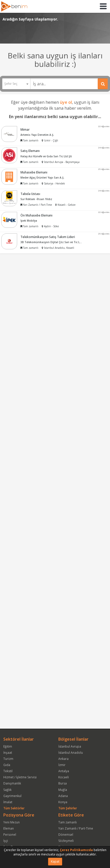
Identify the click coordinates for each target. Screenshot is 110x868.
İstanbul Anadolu (70, 752)
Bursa (62, 783)
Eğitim (7, 746)
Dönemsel (65, 834)
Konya (62, 802)
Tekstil (8, 771)
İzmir (61, 765)
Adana (63, 796)
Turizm (8, 759)
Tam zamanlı (67, 822)
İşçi (5, 841)
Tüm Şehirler (67, 808)
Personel (9, 834)
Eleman (8, 828)
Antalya (63, 771)
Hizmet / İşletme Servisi (20, 777)
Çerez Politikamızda (76, 850)
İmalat (7, 802)
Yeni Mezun (11, 822)
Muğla (62, 790)
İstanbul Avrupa (69, 746)
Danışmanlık (12, 783)
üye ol (66, 102)
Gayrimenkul (12, 796)
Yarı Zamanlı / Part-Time (75, 828)
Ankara (63, 759)
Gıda (6, 765)
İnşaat (7, 752)
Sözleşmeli (66, 841)
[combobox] (16, 83)
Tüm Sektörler (14, 808)
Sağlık (7, 790)
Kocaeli (63, 777)
